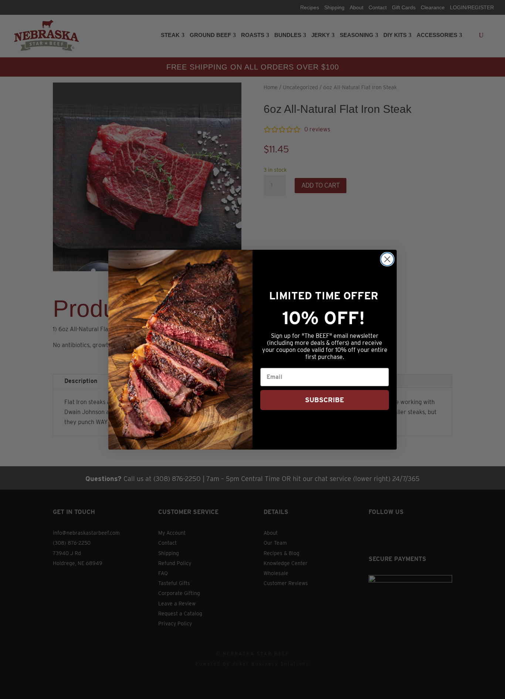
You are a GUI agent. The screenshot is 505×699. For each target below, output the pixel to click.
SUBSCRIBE (324, 400)
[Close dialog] (387, 259)
